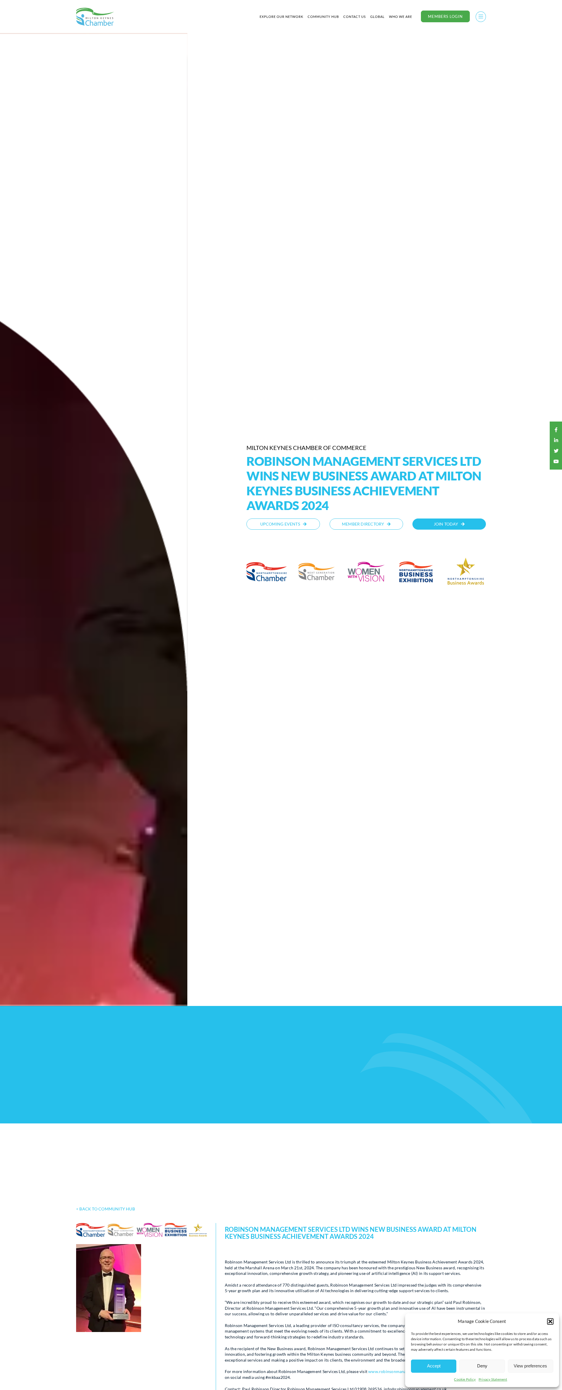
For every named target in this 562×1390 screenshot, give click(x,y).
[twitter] (556, 450)
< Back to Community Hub (105, 1208)
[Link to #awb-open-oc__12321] (481, 16)
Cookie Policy (465, 1379)
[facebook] (556, 429)
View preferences (530, 1365)
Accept (434, 1365)
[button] (550, 1321)
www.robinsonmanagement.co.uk (399, 1371)
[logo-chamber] (95, 9)
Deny (482, 1365)
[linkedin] (556, 440)
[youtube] (556, 461)
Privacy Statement (493, 1379)
